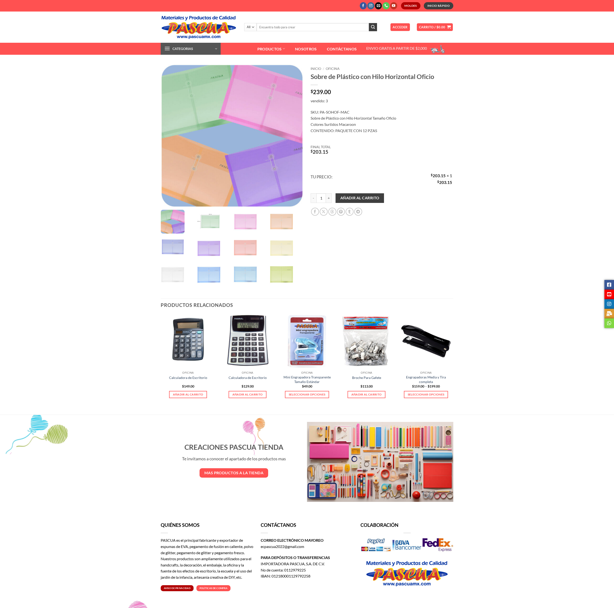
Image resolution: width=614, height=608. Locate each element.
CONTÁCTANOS (342, 49)
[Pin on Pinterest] (341, 212)
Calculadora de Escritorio (188, 378)
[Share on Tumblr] (350, 212)
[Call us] (386, 5)
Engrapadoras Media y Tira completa (426, 379)
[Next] (453, 360)
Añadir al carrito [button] (188, 394)
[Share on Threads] (332, 212)
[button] (400, 27)
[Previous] (161, 360)
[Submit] (373, 27)
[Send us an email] (378, 5)
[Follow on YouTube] (393, 5)
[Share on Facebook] (315, 212)
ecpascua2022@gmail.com (282, 546)
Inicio (316, 69)
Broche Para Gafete (366, 378)
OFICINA (333, 69)
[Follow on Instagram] (370, 5)
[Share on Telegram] (358, 212)
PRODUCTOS (269, 49)
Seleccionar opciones (307, 394)
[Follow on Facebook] (363, 5)
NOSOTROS (306, 49)
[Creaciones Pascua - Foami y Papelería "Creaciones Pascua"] (199, 27)
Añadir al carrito (359, 198)
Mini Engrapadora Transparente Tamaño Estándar (307, 379)
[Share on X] (324, 212)
